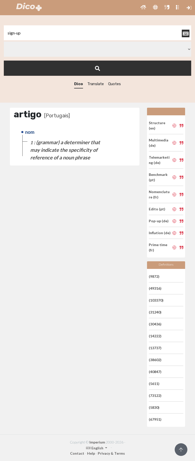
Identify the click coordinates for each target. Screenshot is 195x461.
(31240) (155, 312)
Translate (95, 84)
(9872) (154, 276)
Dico (78, 84)
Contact (77, 453)
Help (91, 453)
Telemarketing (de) (159, 160)
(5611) (154, 383)
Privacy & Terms (111, 453)
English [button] (97, 448)
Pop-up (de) (159, 221)
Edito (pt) (157, 209)
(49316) (155, 288)
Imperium (97, 442)
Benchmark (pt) (158, 177)
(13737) (155, 348)
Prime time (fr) (158, 247)
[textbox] (97, 32)
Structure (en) (157, 125)
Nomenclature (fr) (159, 194)
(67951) (155, 419)
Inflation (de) (160, 233)
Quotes (114, 84)
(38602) (155, 360)
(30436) (155, 324)
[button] (143, 7)
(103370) (156, 300)
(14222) (155, 336)
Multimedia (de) (158, 142)
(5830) (154, 407)
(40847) (155, 372)
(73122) (155, 395)
